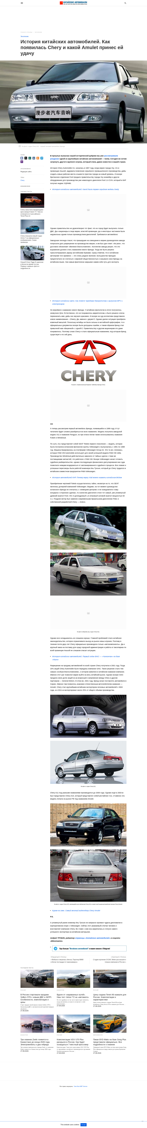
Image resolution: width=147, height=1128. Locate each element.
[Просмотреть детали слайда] (89, 951)
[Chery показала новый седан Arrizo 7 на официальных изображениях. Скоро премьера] (32, 227)
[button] (88, 360)
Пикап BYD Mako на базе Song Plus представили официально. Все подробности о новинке (109, 1042)
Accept (84, 1124)
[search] (125, 3)
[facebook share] (21, 158)
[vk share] (33, 158)
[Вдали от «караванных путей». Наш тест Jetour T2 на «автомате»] (73, 979)
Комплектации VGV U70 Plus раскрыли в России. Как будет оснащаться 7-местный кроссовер (72, 1042)
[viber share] (21, 161)
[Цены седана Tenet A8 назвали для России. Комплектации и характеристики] (109, 979)
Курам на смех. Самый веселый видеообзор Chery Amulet (76, 911)
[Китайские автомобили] (73, 3)
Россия (23, 990)
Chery (22, 180)
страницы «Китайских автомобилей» (92, 938)
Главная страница (26, 32)
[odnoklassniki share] (37, 158)
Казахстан (60, 990)
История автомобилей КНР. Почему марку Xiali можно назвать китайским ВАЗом (87, 478)
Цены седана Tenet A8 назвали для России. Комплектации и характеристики (109, 997)
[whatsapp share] (29, 158)
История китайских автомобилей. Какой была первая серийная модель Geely (85, 189)
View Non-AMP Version (80, 1086)
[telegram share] (41, 158)
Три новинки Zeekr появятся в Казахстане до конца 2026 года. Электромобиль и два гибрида (35, 1042)
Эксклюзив (38, 32)
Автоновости (98, 1035)
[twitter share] (25, 158)
